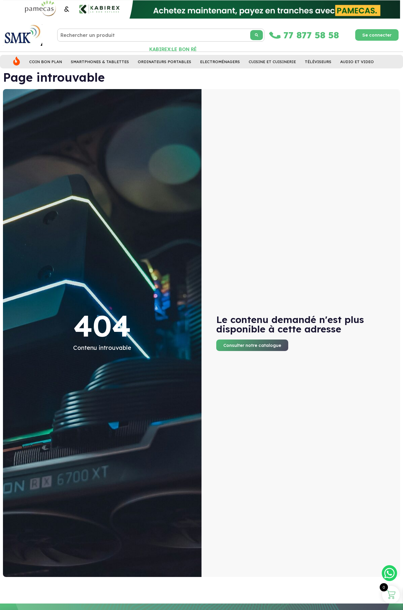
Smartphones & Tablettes (100, 61)
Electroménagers (220, 61)
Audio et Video (357, 61)
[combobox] (160, 35)
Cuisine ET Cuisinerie (272, 61)
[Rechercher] (256, 35)
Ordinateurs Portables (164, 61)
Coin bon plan (45, 61)
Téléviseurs (318, 61)
